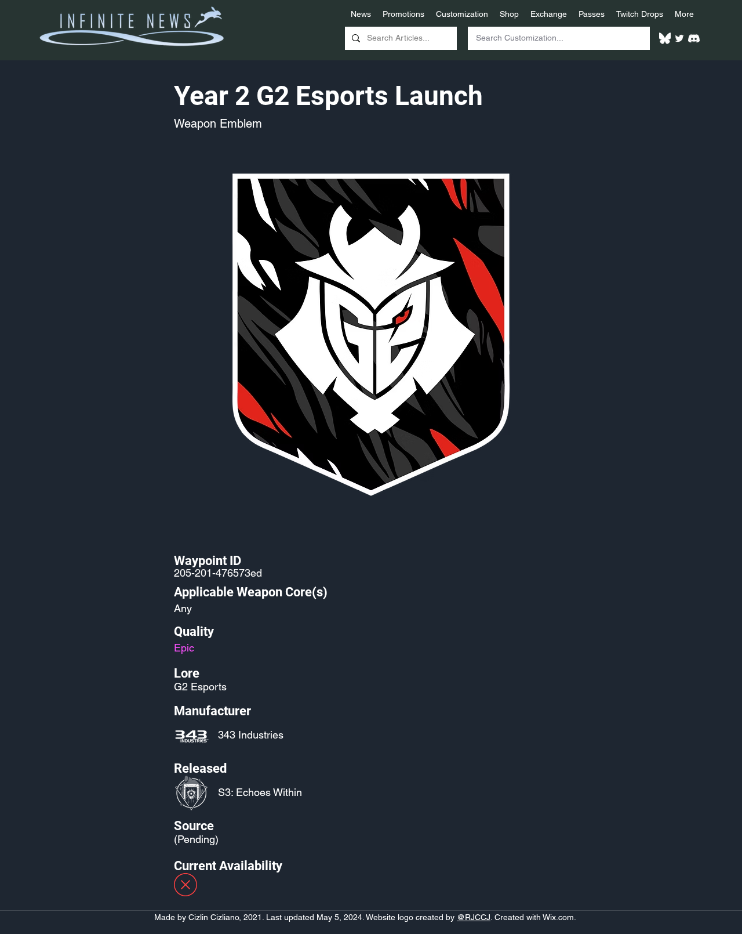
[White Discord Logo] (694, 38)
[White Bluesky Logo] (665, 38)
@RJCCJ (473, 917)
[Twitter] (679, 38)
